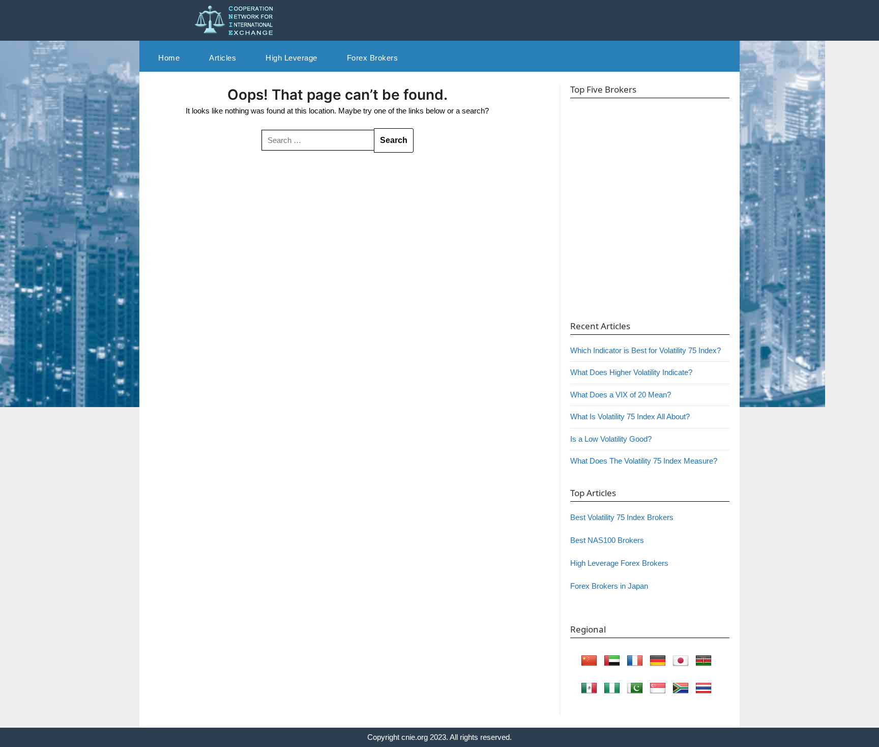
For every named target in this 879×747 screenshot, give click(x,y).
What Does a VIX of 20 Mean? (620, 394)
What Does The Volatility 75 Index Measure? (643, 460)
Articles (222, 57)
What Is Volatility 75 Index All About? (630, 416)
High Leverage (291, 57)
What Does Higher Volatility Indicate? (631, 372)
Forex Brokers (372, 57)
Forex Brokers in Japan (609, 586)
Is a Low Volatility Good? (611, 439)
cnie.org (414, 737)
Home (169, 57)
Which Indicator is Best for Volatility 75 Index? (645, 350)
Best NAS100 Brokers (607, 540)
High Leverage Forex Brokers (619, 563)
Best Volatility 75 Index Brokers (621, 517)
